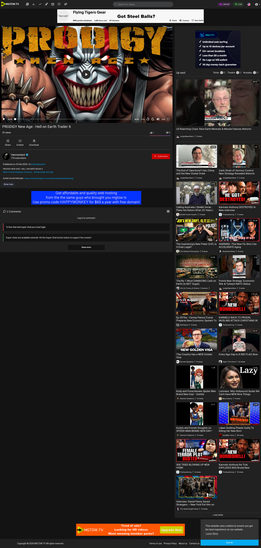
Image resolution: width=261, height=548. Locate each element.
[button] (249, 4)
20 (152, 119)
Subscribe (162, 156)
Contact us (194, 543)
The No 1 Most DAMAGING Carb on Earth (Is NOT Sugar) (196, 282)
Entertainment (38, 164)
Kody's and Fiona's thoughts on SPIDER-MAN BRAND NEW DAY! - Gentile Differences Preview (194, 430)
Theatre (231, 72)
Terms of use (155, 543)
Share (8, 145)
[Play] (3, 119)
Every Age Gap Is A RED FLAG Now (238, 354)
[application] (86, 74)
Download (34, 145)
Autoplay (247, 72)
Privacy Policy (170, 543)
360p (163, 119)
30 (147, 119)
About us (183, 543)
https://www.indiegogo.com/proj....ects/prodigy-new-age (28, 172)
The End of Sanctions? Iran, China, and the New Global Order (195, 172)
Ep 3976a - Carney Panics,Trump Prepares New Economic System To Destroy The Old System (196, 320)
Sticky (216, 72)
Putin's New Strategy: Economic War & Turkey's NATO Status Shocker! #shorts (237, 283)
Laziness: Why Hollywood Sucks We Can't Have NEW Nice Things (239, 393)
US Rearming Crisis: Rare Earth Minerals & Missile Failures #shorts (213, 128)
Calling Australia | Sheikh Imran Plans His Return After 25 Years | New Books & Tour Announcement (195, 210)
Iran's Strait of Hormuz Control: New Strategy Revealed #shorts (237, 172)
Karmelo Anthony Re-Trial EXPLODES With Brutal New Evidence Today (234, 467)
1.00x (143, 119)
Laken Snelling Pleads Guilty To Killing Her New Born (236, 429)
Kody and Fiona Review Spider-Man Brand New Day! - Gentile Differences (196, 394)
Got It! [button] (229, 542)
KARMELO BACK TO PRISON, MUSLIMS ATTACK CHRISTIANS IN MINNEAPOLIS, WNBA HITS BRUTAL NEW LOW (239, 322)
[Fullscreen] (168, 119)
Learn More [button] (212, 533)
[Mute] (158, 119)
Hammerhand (18, 154)
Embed (20, 145)
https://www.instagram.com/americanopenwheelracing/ (49, 178)
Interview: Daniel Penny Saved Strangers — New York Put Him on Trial (195, 504)
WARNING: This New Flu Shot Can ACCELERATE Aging (238, 245)
